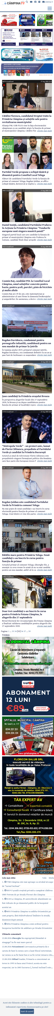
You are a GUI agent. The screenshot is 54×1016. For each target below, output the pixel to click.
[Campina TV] (13, 2)
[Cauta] (27, 2)
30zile (51, 877)
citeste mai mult (44, 130)
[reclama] (9, 25)
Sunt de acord (27, 1011)
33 (13, 631)
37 (25, 631)
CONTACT (48, 1)
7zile (44, 877)
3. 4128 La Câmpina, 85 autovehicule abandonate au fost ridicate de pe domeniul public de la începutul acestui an (26, 903)
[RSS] (39, 2)
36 (22, 631)
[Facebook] (35, 2)
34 (16, 631)
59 (29, 631)
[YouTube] (31, 2)
